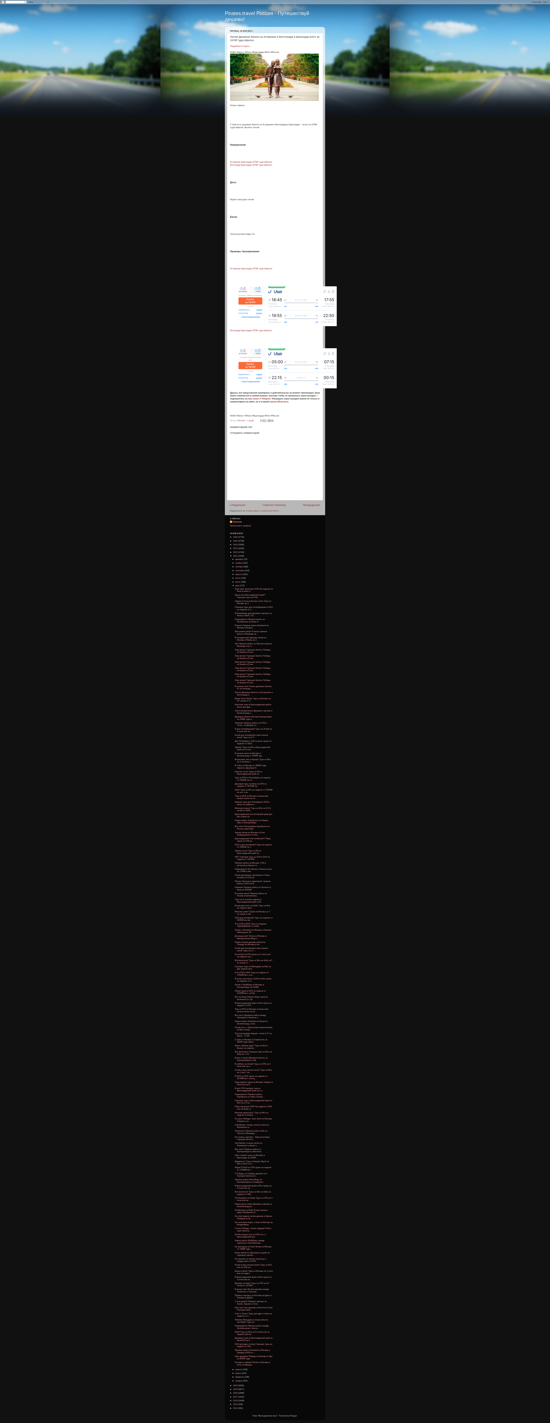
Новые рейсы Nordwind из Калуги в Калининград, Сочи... (251, 1022)
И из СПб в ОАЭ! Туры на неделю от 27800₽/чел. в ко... (252, 973)
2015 (235, 1404)
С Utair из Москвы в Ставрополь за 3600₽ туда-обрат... (251, 1041)
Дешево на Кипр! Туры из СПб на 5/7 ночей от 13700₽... (252, 1284)
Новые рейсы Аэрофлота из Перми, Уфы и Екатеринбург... (252, 821)
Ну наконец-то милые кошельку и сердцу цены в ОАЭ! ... (250, 1260)
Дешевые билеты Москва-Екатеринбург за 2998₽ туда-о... (253, 718)
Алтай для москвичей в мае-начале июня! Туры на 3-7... (251, 736)
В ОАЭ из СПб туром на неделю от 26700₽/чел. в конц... (251, 1077)
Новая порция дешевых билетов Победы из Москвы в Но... (250, 943)
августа (239, 574)
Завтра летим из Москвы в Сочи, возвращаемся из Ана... (250, 833)
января (239, 1381)
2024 (235, 545)
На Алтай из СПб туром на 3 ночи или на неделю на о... (252, 955)
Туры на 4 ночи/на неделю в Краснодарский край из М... (249, 900)
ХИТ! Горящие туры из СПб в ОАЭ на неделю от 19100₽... (252, 858)
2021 (235, 556)
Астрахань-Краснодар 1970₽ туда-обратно (251, 162)
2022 (235, 552)
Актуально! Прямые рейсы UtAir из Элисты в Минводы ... (251, 1132)
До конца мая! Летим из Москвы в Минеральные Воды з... (250, 937)
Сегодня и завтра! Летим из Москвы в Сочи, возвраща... (252, 1363)
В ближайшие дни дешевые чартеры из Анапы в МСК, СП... (253, 614)
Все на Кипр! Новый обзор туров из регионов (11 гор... (251, 998)
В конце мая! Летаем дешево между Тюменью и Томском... (252, 1290)
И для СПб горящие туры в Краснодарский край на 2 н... (249, 1089)
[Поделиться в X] (266, 420)
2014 (235, 1408)
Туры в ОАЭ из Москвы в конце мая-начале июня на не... (252, 797)
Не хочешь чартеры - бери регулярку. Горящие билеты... (252, 1138)
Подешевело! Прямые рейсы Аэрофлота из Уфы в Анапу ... (250, 1095)
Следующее (237, 504)
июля (238, 578)
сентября (240, 570)
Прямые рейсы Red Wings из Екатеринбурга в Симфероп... (250, 1181)
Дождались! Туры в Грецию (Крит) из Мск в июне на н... (252, 1162)
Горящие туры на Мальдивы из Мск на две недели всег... (253, 967)
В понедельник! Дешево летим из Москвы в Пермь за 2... (250, 639)
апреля (239, 1369)
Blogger (293, 1416)
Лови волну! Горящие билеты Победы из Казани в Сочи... (252, 651)
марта (238, 1373)
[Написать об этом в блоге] (264, 420)
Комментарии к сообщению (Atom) (262, 511)
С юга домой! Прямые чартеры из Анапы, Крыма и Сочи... (251, 1302)
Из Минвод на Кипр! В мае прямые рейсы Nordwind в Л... (251, 1211)
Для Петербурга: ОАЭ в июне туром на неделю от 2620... (253, 742)
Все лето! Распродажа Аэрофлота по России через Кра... (252, 827)
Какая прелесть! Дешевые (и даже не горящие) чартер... (252, 1254)
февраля (239, 1377)
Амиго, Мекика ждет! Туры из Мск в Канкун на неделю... (251, 1047)
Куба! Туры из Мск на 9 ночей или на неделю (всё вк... (252, 1333)
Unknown (237, 522)
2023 (235, 548)
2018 (235, 1393)
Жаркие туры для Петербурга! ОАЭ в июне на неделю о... (252, 803)
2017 (235, 1397)
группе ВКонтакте (279, 402)
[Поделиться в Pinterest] (272, 420)
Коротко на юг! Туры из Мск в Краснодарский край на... (248, 773)
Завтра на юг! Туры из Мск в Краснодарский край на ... (248, 852)
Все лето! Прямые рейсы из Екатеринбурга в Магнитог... (249, 1150)
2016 (235, 1400)
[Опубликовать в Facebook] (269, 420)
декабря (239, 559)
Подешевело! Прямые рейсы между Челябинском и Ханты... (252, 1327)
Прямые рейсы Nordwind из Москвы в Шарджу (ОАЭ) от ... (252, 1351)
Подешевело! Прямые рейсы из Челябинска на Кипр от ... (250, 620)
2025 (235, 541)
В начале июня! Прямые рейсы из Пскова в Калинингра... (251, 894)
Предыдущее (311, 504)
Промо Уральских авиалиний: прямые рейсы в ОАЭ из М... (253, 882)
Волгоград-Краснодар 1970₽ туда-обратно (251, 165)
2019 (235, 1389)
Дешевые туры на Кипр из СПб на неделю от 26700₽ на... (251, 785)
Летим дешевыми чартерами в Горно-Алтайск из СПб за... (252, 876)
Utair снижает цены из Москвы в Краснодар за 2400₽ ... (250, 1156)
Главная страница (274, 504)
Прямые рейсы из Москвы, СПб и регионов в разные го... (250, 864)
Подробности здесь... (240, 46)
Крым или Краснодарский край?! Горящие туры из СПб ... (250, 596)
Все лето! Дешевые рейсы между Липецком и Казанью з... (250, 1016)
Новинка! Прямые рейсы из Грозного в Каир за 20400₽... (253, 888)
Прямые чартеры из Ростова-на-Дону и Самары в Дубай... (253, 1296)
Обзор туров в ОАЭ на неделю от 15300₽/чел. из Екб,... (250, 992)
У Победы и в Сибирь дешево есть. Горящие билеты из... (251, 1175)
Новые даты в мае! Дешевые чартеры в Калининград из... (253, 1205)
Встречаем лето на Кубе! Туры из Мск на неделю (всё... (252, 907)
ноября (239, 563)
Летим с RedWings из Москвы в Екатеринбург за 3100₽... (249, 986)
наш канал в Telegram (259, 399)
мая (237, 586)
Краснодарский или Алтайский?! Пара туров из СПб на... (253, 839)
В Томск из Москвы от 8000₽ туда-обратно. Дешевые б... (251, 766)
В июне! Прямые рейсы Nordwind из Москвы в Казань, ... (252, 626)
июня (238, 582)
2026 (235, 537)
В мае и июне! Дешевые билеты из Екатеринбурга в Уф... (251, 1059)
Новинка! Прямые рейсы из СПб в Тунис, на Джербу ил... (251, 724)
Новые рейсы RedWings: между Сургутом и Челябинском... (249, 1241)
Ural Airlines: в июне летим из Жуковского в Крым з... (248, 1144)
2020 (235, 1385)
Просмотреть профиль (240, 526)
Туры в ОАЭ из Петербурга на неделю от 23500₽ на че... (253, 779)
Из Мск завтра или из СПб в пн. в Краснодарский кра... (250, 1235)
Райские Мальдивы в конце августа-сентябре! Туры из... (252, 1321)
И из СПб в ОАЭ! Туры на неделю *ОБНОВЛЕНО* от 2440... (250, 925)
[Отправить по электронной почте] (261, 420)
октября (239, 567)
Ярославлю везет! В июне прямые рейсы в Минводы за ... (251, 632)
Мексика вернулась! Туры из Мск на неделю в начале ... (251, 1114)
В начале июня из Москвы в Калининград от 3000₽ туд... (249, 754)
